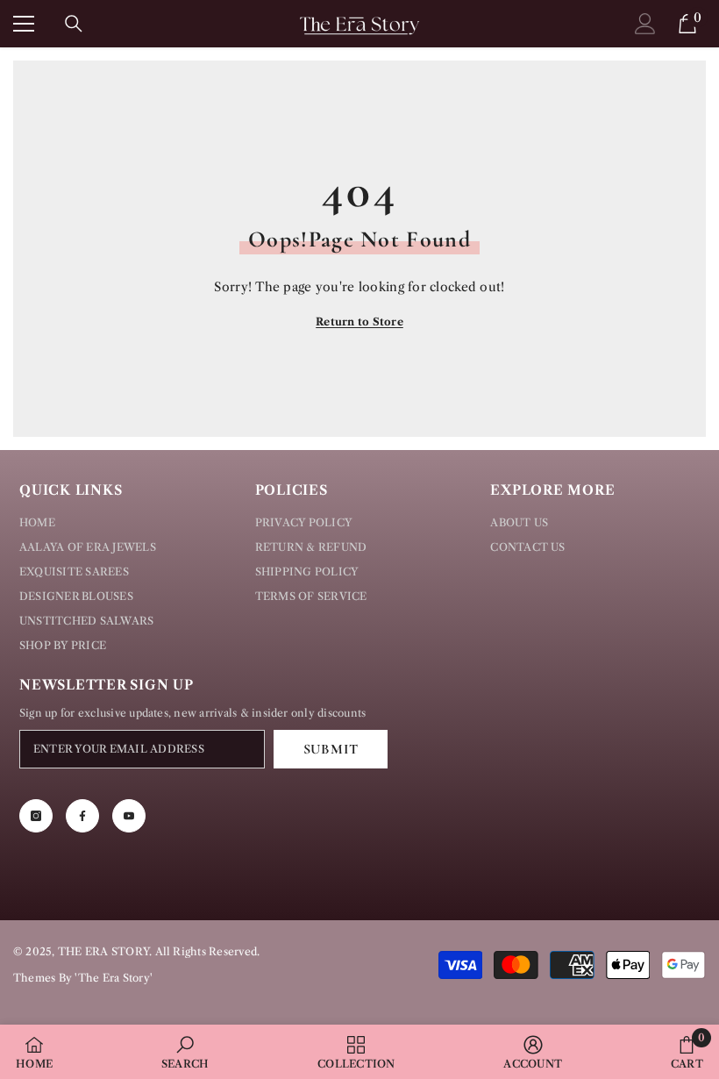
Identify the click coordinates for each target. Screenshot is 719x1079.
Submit (331, 749)
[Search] (73, 23)
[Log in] (645, 23)
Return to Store (359, 321)
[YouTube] (129, 815)
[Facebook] (82, 815)
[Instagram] (36, 815)
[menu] (23, 23)
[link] (185, 1051)
